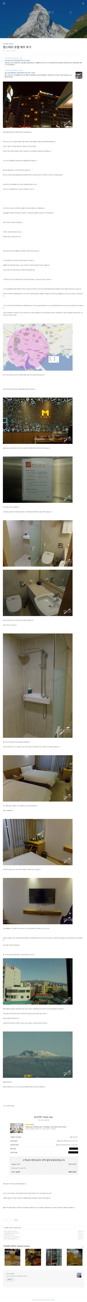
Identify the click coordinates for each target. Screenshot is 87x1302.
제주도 (11, 1227)
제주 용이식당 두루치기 (9, 1235)
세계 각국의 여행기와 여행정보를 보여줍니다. (17, 1276)
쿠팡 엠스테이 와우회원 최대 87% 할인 (17, 61)
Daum (43, 1299)
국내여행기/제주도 (8, 44)
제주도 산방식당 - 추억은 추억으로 (11, 1237)
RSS (46, 34)
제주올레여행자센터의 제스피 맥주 (11, 1233)
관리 (52, 34)
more (82, 1247)
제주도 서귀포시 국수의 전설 (10, 1231)
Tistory (53, 1299)
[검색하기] (83, 3)
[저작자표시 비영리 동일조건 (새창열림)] (21, 1220)
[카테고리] (4, 3)
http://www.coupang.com (12, 58)
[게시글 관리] (10, 1220)
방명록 (40, 34)
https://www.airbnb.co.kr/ (12, 70)
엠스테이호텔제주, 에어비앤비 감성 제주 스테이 (20, 73)
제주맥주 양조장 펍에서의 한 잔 (10, 1238)
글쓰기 (35, 34)
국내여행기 (6, 1227)
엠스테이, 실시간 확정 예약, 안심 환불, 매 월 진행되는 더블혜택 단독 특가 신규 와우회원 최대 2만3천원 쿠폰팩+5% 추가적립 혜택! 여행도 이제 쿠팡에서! (43, 64)
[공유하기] (8, 1220)
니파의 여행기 (43, 13)
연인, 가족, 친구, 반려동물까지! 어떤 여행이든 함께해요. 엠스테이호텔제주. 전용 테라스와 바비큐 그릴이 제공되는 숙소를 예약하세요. (38, 76)
